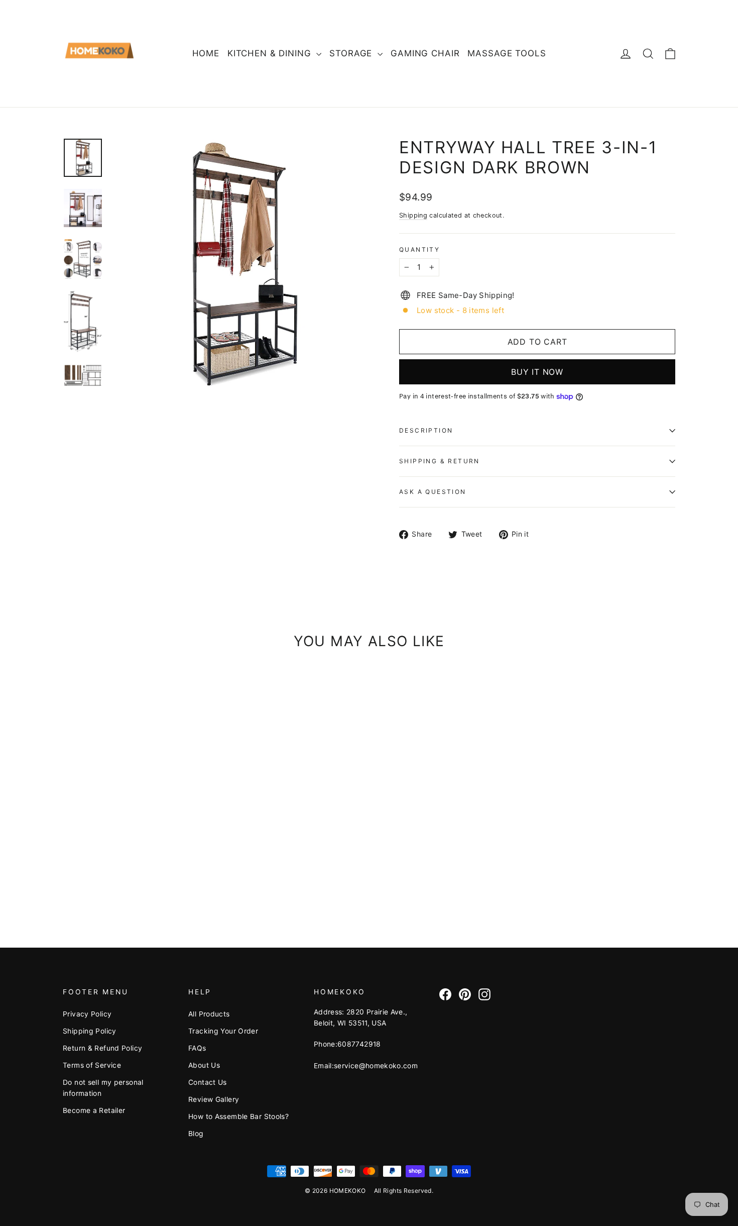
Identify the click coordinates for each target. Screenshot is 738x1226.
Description (426, 430)
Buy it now (537, 372)
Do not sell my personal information (103, 1087)
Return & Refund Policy (102, 1048)
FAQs (197, 1048)
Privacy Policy (87, 1013)
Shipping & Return (439, 461)
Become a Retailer (94, 1110)
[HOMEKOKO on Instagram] (484, 994)
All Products (209, 1013)
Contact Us (207, 1082)
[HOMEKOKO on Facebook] (445, 994)
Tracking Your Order (223, 1031)
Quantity (419, 249)
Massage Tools (506, 53)
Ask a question (432, 491)
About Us (204, 1065)
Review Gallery (213, 1099)
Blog (196, 1133)
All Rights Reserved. (404, 1190)
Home (205, 53)
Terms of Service (92, 1065)
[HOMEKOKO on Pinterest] (465, 994)
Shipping (413, 215)
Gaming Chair (425, 53)
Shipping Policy (89, 1031)
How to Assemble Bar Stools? (238, 1116)
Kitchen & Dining (270, 53)
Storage (352, 53)
